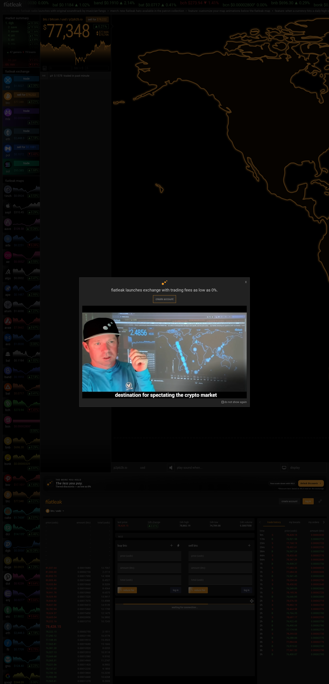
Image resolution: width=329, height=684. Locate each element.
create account (164, 299)
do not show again (235, 402)
